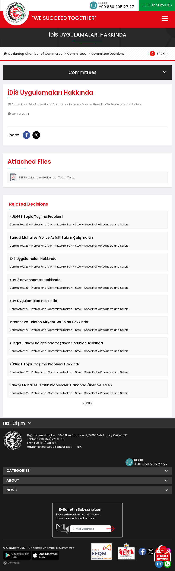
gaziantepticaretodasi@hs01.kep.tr (49, 447)
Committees (76, 54)
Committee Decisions (107, 54)
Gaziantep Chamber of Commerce (34, 54)
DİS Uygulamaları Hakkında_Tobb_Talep (47, 177)
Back (160, 54)
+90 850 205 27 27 (116, 6)
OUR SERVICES (159, 5)
